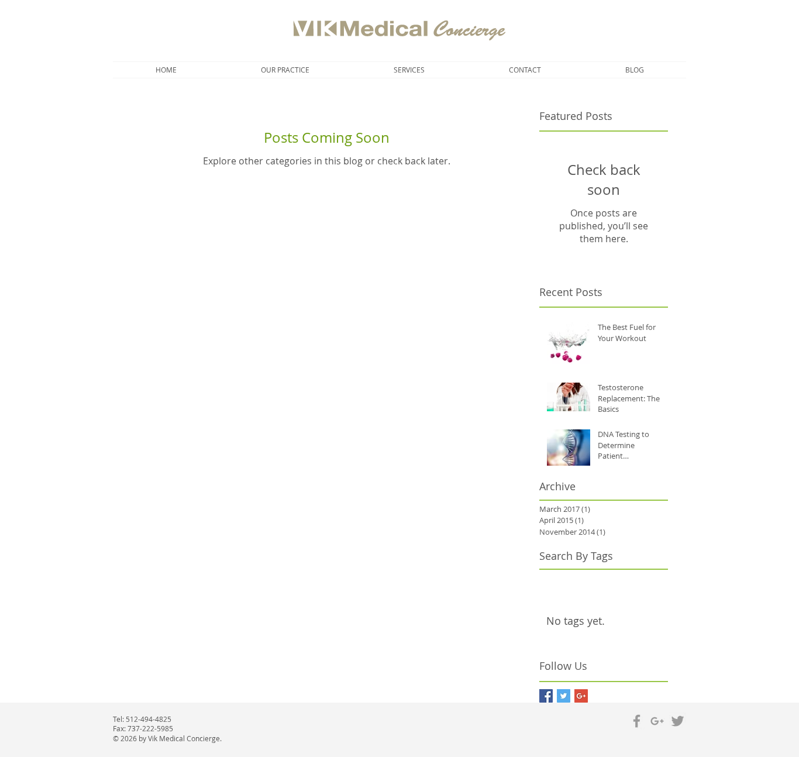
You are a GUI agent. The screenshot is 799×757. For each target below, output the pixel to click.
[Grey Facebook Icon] (636, 721)
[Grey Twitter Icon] (677, 721)
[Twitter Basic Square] (563, 696)
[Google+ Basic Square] (581, 696)
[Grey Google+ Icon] (657, 721)
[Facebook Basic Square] (546, 696)
